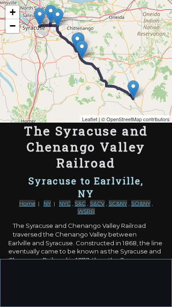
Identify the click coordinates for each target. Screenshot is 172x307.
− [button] (13, 26)
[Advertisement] (86, 282)
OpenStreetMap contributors (138, 119)
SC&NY (118, 203)
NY (47, 203)
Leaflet (89, 119)
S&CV (97, 203)
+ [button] (13, 12)
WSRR (86, 211)
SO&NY (140, 203)
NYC (65, 203)
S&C (80, 203)
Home (27, 203)
